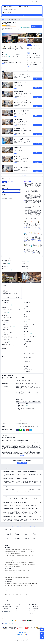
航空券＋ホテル (15, 4)
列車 (20, 4)
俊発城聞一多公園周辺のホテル (28, 572)
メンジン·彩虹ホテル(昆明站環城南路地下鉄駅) (13, 553)
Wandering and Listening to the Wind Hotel (26, 562)
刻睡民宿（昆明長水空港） (29, 555)
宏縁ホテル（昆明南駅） (26, 560)
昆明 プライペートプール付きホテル (31, 583)
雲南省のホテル (19, 526)
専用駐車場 (25, 261)
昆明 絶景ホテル (22, 583)
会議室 (4, 266)
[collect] (42, 629)
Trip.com (5, 526)
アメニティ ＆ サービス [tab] (19, 70)
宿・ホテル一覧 (32, 610)
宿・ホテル (4, 4)
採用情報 (17, 606)
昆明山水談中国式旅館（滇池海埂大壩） (11, 562)
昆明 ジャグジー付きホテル (28, 585)
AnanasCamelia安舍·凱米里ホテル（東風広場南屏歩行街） (14, 555)
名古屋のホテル (7, 594)
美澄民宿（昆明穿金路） (23, 564)
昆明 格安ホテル (7, 583)
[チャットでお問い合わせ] (42, 637)
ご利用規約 (17, 608)
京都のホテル (13, 594)
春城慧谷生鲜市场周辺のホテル (10, 570)
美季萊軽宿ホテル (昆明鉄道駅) (10, 566)
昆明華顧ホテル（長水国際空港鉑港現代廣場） (13, 549)
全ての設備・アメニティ (6, 57)
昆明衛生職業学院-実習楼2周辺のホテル (23, 570)
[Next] (41, 277)
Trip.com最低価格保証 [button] (26, 27)
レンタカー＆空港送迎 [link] (33, 4)
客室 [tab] (3, 70)
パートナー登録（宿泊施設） (34, 608)
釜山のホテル (18, 594)
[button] (34, 2)
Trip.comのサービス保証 (6, 604)
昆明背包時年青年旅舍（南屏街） (27, 549)
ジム (4, 261)
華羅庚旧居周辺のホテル (18, 572)
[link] (32, 2)
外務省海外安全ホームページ (6, 606)
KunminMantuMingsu (31, 564)
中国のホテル (14, 526)
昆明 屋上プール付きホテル (9, 587)
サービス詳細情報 (5, 608)
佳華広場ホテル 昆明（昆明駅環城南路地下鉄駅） (13, 560)
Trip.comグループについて (20, 611)
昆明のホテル (26, 526)
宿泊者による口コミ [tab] (9, 70)
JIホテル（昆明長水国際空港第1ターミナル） (12, 551)
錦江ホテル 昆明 (23, 551)
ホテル (9, 526)
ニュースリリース (19, 604)
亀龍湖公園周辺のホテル (9, 572)
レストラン (25, 263)
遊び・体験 (25, 4)
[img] (10, 38)
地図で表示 (29, 66)
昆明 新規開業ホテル (14, 583)
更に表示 (3, 63)
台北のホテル (31, 594)
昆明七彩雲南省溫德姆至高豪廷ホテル (11, 564)
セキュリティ (31, 613)
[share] (42, 633)
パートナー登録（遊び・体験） (34, 611)
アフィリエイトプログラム (33, 606)
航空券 (9, 4)
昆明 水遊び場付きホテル (18, 585)
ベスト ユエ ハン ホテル (31, 551)
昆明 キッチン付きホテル (9, 585)
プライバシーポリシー (19, 610)
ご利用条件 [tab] (28, 70)
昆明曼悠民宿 (18, 566)
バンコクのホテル (25, 594)
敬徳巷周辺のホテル (8, 579)
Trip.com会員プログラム (33, 604)
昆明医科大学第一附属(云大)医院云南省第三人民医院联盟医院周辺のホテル (17, 577)
